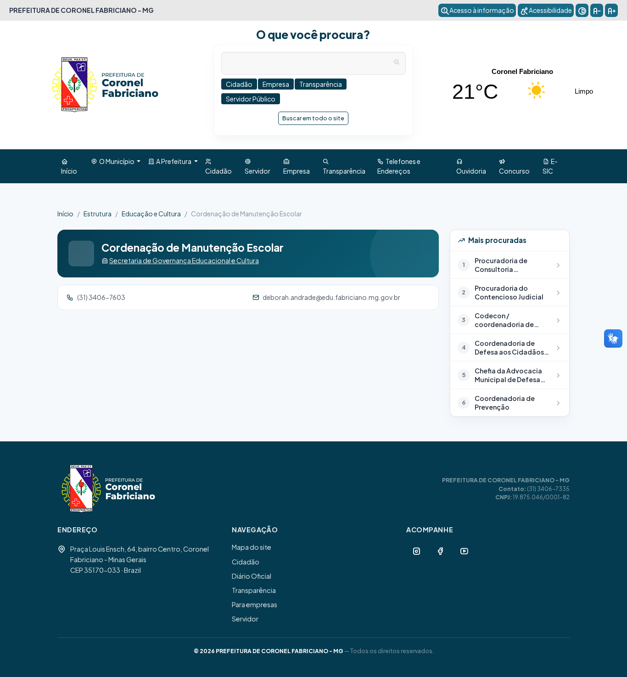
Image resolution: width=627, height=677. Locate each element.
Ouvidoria (471, 166)
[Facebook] (440, 551)
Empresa (296, 166)
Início (69, 166)
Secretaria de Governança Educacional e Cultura (184, 260)
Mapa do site (251, 547)
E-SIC (550, 166)
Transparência (344, 166)
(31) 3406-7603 (101, 297)
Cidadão (218, 166)
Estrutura (98, 213)
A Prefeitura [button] (173, 161)
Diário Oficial (251, 576)
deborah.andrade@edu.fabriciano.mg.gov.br (331, 297)
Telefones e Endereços (398, 166)
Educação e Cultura (151, 213)
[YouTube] (464, 551)
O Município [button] (116, 161)
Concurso (514, 166)
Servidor (257, 166)
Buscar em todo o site (313, 118)
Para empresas (254, 604)
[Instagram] (416, 551)
